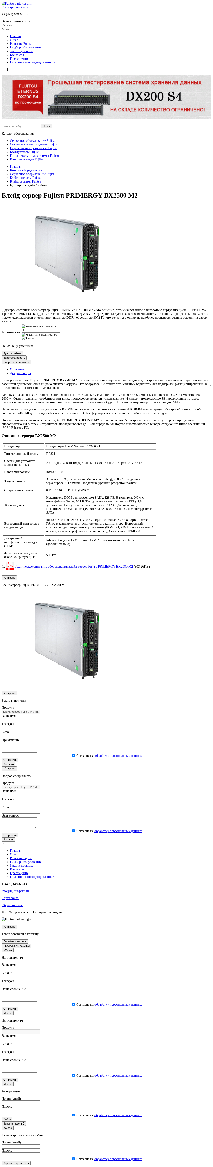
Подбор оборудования (25, 47)
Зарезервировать (14, 357)
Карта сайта (10, 898)
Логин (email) (11, 1098)
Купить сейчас (12, 353)
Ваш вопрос (10, 815)
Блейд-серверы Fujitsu (25, 181)
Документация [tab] (20, 373)
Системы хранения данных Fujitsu (34, 144)
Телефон (8, 724)
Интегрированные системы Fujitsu (34, 155)
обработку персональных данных (118, 755)
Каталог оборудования (26, 170)
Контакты (17, 55)
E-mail (6, 732)
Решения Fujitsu (21, 43)
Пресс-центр (19, 58)
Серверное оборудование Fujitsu (33, 140)
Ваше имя (9, 715)
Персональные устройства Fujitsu (33, 148)
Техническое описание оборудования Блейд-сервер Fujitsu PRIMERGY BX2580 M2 (74, 566)
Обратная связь (12, 905)
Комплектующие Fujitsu (27, 159)
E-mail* (7, 972)
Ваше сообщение (14, 989)
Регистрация (11, 7)
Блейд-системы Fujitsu (25, 177)
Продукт (8, 707)
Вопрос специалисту (16, 362)
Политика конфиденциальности (33, 62)
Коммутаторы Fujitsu (24, 152)
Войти (24, 7)
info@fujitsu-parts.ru (15, 891)
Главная (15, 36)
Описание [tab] (17, 369)
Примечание (11, 740)
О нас (14, 40)
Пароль (7, 1106)
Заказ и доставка (21, 51)
